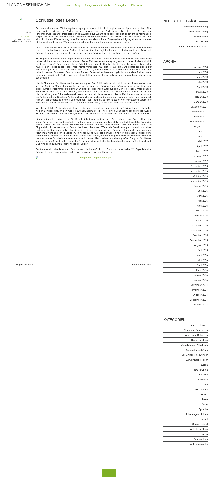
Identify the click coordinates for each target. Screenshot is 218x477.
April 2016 (202, 205)
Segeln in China (24, 264)
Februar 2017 (200, 156)
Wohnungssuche (199, 444)
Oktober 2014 (200, 294)
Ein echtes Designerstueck (193, 46)
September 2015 (199, 240)
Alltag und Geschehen (21, 41)
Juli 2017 (203, 131)
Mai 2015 (203, 260)
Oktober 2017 (200, 116)
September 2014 (199, 299)
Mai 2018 (203, 82)
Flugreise (203, 374)
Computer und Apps (197, 349)
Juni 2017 (202, 136)
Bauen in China (199, 340)
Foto (205, 384)
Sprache (203, 409)
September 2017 (199, 121)
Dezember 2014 (199, 284)
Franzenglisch (200, 36)
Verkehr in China (199, 429)
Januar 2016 (201, 220)
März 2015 (202, 270)
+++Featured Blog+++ (21, 39)
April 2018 (202, 87)
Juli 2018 (203, 72)
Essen (204, 364)
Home (66, 5)
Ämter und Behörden (196, 335)
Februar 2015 (200, 275)
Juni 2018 (202, 77)
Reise (205, 399)
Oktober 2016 (200, 176)
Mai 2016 (203, 200)
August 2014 (201, 304)
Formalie (203, 379)
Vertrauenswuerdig (198, 31)
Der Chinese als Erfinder (194, 354)
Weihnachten (201, 439)
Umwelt (204, 419)
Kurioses (203, 394)
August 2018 (201, 67)
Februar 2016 (200, 215)
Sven (28, 32)
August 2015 (201, 245)
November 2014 (199, 289)
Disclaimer (137, 5)
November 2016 (199, 171)
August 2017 (201, 126)
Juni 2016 (202, 195)
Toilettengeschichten (197, 414)
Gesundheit (201, 389)
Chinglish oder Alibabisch (194, 345)
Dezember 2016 (199, 166)
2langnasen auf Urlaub (97, 5)
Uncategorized (200, 424)
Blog (77, 5)
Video (205, 434)
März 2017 (202, 151)
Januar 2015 (201, 280)
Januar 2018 (201, 101)
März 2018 (202, 91)
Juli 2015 (203, 250)
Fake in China (200, 369)
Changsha (120, 5)
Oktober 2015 (200, 235)
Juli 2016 (203, 190)
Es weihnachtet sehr (197, 359)
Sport (205, 404)
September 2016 (199, 181)
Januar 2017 (201, 161)
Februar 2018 (200, 96)
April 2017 (202, 146)
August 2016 (201, 185)
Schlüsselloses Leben (57, 20)
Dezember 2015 (199, 225)
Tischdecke (202, 41)
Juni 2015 (202, 255)
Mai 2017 (203, 141)
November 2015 (199, 230)
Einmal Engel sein (141, 264)
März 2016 (202, 210)
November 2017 (199, 111)
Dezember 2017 (199, 106)
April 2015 (202, 265)
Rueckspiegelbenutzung (195, 26)
